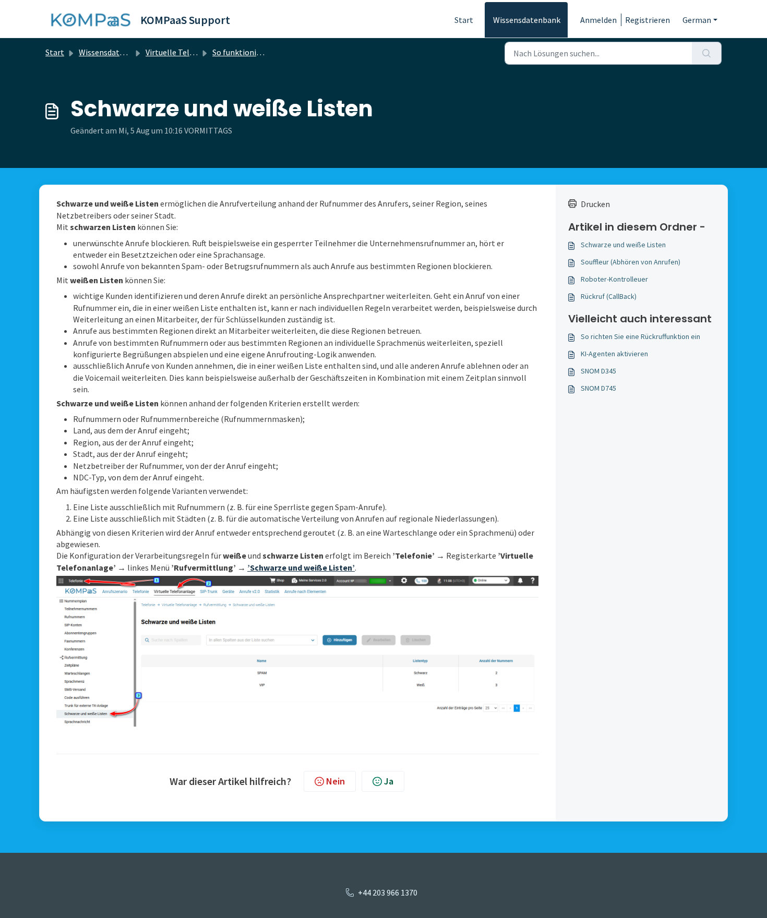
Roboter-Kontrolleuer (614, 279)
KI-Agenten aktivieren (614, 353)
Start (463, 20)
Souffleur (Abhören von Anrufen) (630, 262)
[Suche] (707, 53)
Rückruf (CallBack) (609, 296)
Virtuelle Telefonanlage (188, 52)
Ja (388, 781)
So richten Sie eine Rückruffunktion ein (640, 336)
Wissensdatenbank (526, 20)
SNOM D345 (598, 371)
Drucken (595, 204)
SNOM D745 (598, 388)
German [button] (696, 20)
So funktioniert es (244, 52)
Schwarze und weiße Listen (623, 244)
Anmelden (598, 20)
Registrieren (647, 20)
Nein (335, 781)
